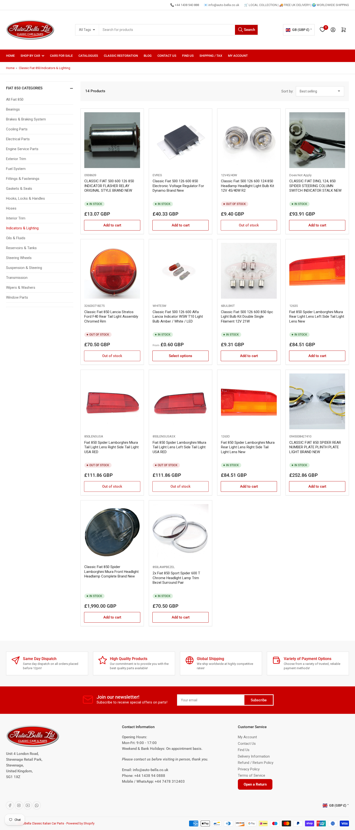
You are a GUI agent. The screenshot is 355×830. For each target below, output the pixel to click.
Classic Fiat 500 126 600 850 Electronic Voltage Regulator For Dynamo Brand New (178, 186)
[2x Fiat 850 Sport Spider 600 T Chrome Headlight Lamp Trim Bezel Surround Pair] (180, 532)
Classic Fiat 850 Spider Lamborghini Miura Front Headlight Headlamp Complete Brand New (111, 571)
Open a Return (255, 784)
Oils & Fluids (15, 238)
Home (10, 55)
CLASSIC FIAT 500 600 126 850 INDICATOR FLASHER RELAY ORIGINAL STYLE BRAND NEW (109, 186)
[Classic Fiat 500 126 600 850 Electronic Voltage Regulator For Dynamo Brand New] (180, 140)
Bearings (13, 109)
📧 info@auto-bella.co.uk (221, 5)
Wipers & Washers (20, 287)
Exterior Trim (16, 159)
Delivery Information (254, 756)
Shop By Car (30, 55)
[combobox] (178, 29)
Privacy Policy (249, 769)
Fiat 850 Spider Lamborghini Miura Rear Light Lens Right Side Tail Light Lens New (248, 447)
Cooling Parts (17, 129)
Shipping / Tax (210, 55)
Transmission (17, 277)
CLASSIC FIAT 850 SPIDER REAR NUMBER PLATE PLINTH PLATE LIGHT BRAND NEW (315, 447)
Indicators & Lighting (22, 228)
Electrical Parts (18, 139)
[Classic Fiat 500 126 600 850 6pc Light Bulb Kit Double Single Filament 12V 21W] (249, 271)
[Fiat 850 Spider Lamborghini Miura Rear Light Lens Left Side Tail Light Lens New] (317, 271)
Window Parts (17, 297)
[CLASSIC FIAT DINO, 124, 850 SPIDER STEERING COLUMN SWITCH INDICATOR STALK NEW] (317, 140)
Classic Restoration (121, 55)
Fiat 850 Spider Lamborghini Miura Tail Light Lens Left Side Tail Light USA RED (179, 447)
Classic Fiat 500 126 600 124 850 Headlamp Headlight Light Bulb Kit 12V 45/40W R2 (247, 186)
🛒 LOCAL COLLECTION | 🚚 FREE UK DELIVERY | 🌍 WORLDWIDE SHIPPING (296, 5)
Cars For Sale (61, 55)
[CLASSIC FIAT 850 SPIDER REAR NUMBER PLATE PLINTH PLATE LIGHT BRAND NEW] (317, 401)
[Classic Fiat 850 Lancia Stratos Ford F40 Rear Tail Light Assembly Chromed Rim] (112, 271)
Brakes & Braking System (26, 119)
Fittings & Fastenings (22, 178)
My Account (238, 55)
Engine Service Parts (22, 149)
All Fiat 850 (14, 99)
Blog (148, 55)
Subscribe (259, 700)
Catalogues (88, 55)
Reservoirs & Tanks (21, 248)
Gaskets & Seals (19, 188)
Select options (180, 356)
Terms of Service (251, 775)
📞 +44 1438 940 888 (184, 5)
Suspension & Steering (24, 268)
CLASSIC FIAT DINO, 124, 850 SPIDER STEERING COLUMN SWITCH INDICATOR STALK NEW (315, 186)
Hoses (11, 208)
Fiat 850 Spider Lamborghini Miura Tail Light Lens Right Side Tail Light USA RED (111, 447)
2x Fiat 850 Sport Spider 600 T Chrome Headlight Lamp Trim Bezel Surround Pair (176, 578)
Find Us (188, 55)
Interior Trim (15, 218)
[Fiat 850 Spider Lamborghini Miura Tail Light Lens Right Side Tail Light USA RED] (112, 401)
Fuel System (16, 169)
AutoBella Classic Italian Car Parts (41, 823)
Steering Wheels (19, 258)
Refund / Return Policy (255, 762)
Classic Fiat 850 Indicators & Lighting (44, 68)
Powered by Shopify (80, 823)
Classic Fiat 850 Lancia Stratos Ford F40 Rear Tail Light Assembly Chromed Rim (111, 317)
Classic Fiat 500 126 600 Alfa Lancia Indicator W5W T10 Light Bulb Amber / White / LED (178, 317)
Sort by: (287, 91)
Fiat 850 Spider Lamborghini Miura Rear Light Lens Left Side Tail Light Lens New (316, 317)
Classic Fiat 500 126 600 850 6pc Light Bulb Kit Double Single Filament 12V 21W (247, 317)
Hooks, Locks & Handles (25, 198)
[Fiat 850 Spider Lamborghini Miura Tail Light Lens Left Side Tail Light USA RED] (180, 401)
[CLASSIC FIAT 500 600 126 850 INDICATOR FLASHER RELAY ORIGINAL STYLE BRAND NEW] (112, 140)
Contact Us (166, 55)
